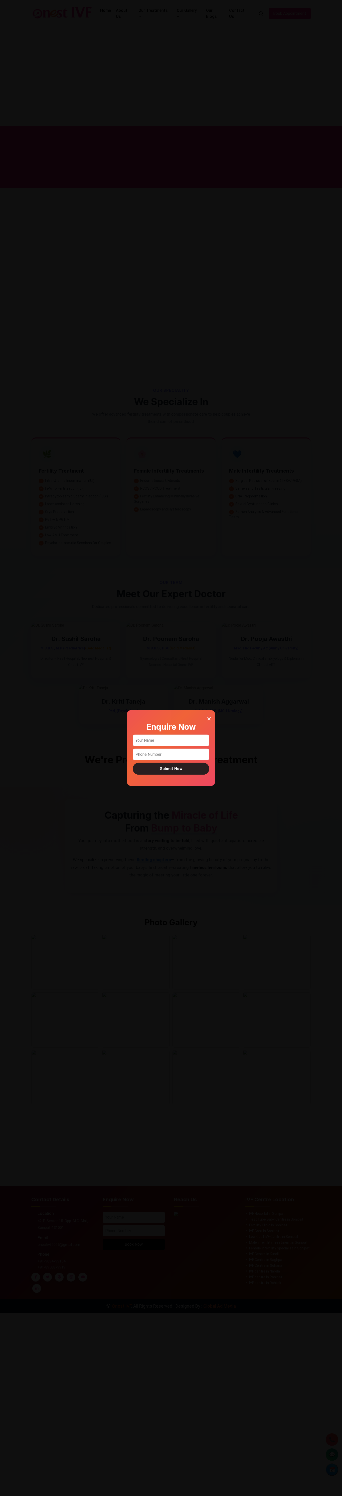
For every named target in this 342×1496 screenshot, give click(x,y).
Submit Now (171, 768)
